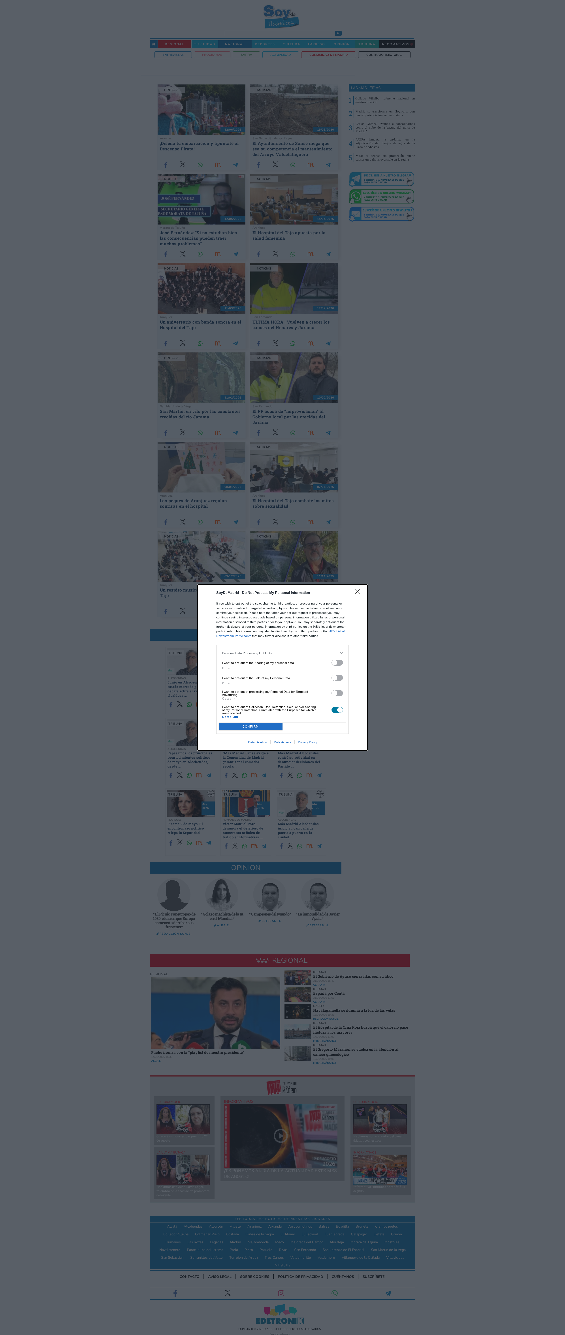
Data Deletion (257, 742)
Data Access (282, 742)
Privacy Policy (307, 742)
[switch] (337, 663)
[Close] (359, 593)
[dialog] (282, 667)
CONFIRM (251, 726)
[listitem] (282, 653)
